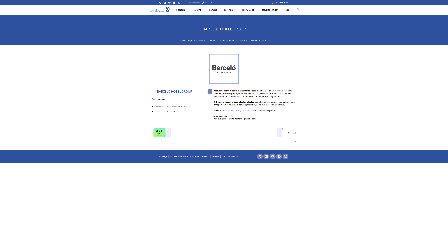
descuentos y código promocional (239, 110)
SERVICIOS (213, 10)
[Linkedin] (164, 2)
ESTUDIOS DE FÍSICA (270, 10)
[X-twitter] (160, 2)
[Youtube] (169, 2)
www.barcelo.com (279, 90)
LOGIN (289, 10)
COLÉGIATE (196, 10)
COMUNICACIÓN (248, 10)
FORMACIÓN (229, 10)
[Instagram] (179, 2)
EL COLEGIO (180, 10)
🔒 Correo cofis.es (280, 3)
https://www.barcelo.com (177, 106)
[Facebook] (174, 2)
